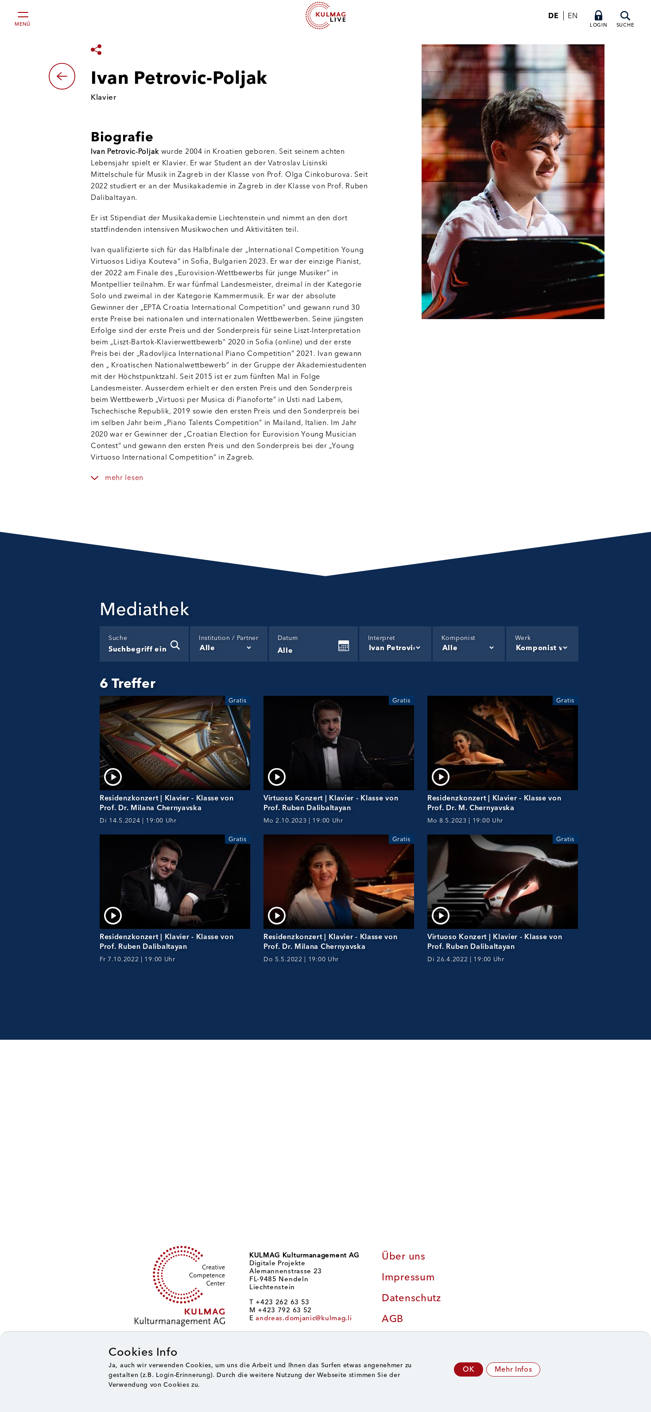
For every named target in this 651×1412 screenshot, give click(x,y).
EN (572, 16)
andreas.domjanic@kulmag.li (304, 1318)
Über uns (404, 1256)
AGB (392, 1319)
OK (468, 1369)
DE (553, 16)
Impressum (408, 1277)
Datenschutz (411, 1298)
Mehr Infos (513, 1369)
